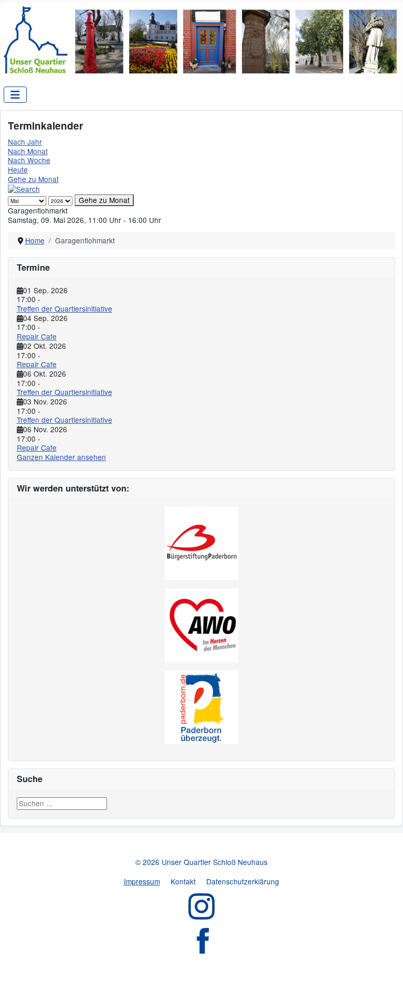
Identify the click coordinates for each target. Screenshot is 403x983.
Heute (18, 169)
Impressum (142, 881)
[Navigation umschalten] (15, 95)
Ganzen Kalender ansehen (61, 457)
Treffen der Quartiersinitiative (64, 308)
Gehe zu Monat (33, 179)
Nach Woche (29, 160)
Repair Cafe (37, 336)
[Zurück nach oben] (386, 966)
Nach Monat (28, 151)
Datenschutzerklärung (242, 881)
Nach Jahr (25, 141)
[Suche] (24, 188)
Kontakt (183, 881)
